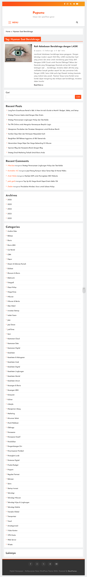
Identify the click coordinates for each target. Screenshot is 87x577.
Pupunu (38, 12)
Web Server (12, 539)
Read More (38, 85)
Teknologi (11, 493)
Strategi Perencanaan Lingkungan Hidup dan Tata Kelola (28, 120)
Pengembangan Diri (15, 446)
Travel (10, 521)
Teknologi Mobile (14, 507)
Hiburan (10, 296)
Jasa (9, 320)
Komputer (11, 395)
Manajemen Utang (14, 409)
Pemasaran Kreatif (14, 437)
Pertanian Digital (13, 460)
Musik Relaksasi (13, 423)
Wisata (10, 544)
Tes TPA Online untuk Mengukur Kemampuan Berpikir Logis (29, 124)
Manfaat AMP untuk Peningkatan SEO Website (41, 176)
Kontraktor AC (13, 170)
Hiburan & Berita (14, 301)
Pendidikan (12, 441)
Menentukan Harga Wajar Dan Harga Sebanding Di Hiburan (29, 143)
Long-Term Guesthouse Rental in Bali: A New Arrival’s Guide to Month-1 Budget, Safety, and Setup (43, 110)
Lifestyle (10, 404)
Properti (10, 469)
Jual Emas (11, 329)
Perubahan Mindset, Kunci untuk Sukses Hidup (37, 186)
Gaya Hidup (11, 60)
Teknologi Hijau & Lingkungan (18, 502)
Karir (9, 334)
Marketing (11, 413)
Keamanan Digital (14, 348)
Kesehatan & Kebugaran (16, 357)
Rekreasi (11, 479)
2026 (10, 199)
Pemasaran (11, 432)
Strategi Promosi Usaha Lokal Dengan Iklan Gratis (25, 115)
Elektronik (11, 278)
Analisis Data (12, 231)
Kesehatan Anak (13, 362)
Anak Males (12, 176)
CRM (9, 254)
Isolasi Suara (12, 315)
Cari (8, 92)
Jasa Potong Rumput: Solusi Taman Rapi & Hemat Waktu (46, 170)
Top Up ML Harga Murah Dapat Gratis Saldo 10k (40, 181)
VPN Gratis (12, 535)
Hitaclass (11, 165)
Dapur (10, 259)
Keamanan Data (13, 343)
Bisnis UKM (11, 245)
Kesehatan (11, 353)
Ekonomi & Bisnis (14, 273)
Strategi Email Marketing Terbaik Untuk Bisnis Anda (26, 152)
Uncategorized (13, 525)
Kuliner (10, 399)
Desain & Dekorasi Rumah (17, 264)
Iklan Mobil (11, 306)
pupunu (38, 50)
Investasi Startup (13, 310)
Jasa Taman (11, 324)
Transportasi (12, 516)
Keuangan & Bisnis (14, 385)
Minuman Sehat (13, 418)
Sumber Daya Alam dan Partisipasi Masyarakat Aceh (26, 134)
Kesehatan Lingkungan (16, 371)
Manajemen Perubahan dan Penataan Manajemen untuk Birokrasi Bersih (33, 129)
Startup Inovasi (13, 488)
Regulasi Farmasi (13, 474)
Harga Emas (12, 292)
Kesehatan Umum (14, 381)
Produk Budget (13, 465)
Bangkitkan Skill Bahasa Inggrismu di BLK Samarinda (26, 138)
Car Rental (11, 250)
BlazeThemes (72, 571)
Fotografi (11, 282)
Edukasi (10, 268)
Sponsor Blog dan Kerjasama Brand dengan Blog (25, 148)
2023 (10, 213)
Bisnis (10, 240)
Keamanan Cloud (14, 338)
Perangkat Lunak (13, 455)
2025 (10, 204)
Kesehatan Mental (14, 376)
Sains (9, 483)
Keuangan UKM (13, 390)
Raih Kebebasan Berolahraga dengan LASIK (56, 46)
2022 (10, 218)
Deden (10, 186)
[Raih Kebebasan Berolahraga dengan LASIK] (18, 53)
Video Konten (12, 530)
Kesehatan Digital (14, 367)
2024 (10, 209)
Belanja (10, 236)
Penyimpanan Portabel (16, 451)
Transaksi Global (13, 511)
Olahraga (11, 427)
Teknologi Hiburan (14, 497)
